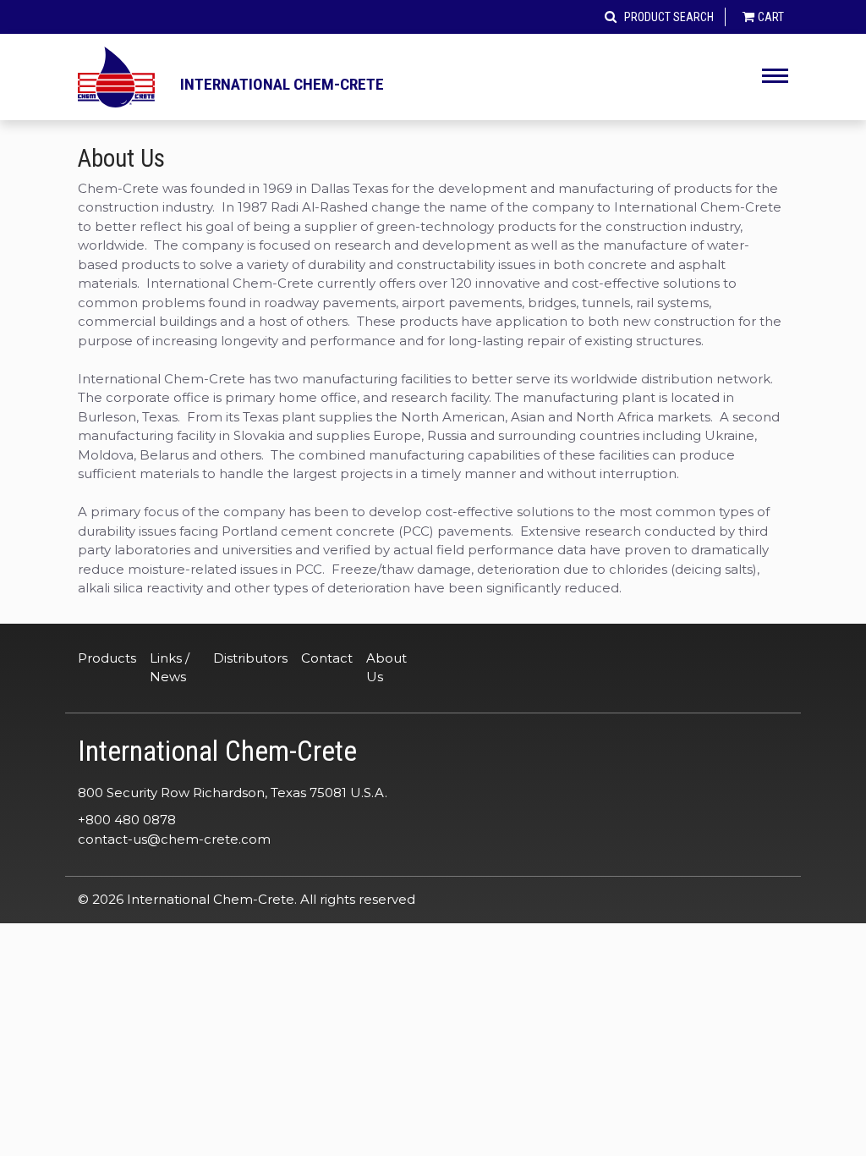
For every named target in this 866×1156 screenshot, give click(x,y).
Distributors (250, 658)
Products (107, 658)
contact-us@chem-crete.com (174, 839)
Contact (327, 658)
